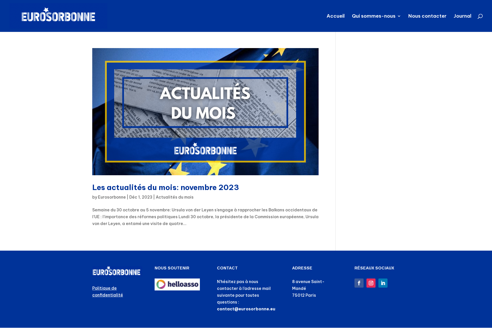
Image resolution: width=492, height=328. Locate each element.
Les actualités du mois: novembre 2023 (165, 187)
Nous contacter (427, 16)
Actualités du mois (175, 197)
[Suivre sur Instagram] (371, 283)
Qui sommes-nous (373, 16)
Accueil (336, 16)
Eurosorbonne (112, 197)
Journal (463, 16)
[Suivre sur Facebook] (359, 283)
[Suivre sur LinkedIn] (383, 283)
